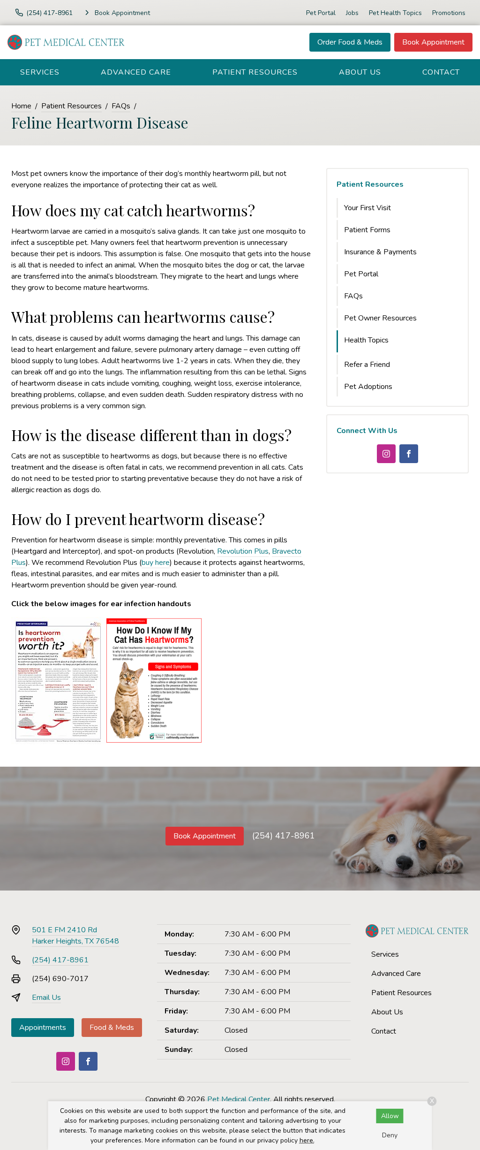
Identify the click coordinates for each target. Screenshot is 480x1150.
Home (21, 106)
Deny (390, 1135)
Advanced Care (136, 72)
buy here (156, 562)
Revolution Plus (243, 551)
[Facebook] (408, 453)
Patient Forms (367, 230)
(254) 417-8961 (283, 835)
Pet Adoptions (368, 386)
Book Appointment (433, 42)
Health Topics (366, 340)
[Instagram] (386, 453)
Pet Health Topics (395, 12)
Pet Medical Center (238, 1099)
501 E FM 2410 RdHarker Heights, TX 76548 (75, 935)
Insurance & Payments (380, 252)
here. (307, 1140)
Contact (441, 72)
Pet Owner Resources (380, 318)
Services (40, 72)
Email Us (46, 997)
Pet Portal (321, 12)
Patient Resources (255, 72)
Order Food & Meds (349, 42)
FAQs (121, 106)
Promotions (448, 12)
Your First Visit (367, 208)
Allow (390, 1116)
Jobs (352, 12)
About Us (360, 72)
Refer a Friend (367, 364)
